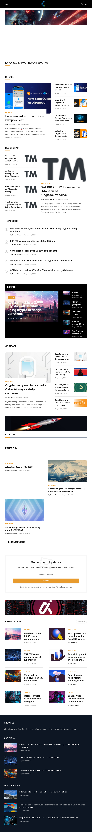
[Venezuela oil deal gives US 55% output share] (66, 312)
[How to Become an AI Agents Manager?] (30, 189)
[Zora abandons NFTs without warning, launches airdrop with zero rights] (57, 676)
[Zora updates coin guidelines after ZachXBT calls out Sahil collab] (57, 634)
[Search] (85, 4)
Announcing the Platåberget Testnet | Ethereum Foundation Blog (66, 490)
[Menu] (7, 4)
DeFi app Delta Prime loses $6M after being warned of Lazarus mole (62, 372)
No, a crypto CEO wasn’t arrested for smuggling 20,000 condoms (62, 387)
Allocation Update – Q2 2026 (19, 467)
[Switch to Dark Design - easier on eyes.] (81, 4)
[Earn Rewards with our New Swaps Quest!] (28, 98)
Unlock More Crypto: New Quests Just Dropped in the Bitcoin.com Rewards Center (62, 133)
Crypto (11, 297)
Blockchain (46, 183)
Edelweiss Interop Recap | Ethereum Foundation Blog (43, 792)
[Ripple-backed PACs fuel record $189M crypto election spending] (10, 820)
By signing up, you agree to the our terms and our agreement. (47, 587)
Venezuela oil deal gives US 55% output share (33, 251)
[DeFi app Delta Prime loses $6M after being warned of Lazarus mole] (80, 372)
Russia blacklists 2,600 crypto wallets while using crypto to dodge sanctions (44, 230)
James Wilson (17, 235)
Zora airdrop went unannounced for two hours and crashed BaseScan (77, 657)
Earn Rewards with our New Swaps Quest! (24, 118)
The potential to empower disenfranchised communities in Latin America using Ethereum (52, 806)
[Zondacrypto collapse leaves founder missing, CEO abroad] (57, 697)
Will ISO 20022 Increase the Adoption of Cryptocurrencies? (13, 158)
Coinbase (9, 381)
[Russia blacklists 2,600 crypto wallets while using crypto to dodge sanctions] (66, 293)
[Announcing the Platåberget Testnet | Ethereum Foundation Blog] (67, 471)
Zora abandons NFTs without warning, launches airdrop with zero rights (77, 678)
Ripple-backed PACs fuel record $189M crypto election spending (48, 818)
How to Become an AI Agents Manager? (12, 189)
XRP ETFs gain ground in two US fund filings (32, 241)
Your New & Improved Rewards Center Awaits (62, 103)
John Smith (11, 397)
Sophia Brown (12, 470)
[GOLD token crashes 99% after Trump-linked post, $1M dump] (66, 332)
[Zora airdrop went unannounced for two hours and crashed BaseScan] (57, 655)
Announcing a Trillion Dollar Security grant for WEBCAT (22, 528)
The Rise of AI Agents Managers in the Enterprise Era (13, 204)
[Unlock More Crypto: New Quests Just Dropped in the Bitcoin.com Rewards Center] (80, 133)
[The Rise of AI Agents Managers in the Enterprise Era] (30, 204)
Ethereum (9, 463)
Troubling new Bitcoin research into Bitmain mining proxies (62, 403)
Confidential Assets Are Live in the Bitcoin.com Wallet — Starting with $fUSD (63, 118)
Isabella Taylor (48, 199)
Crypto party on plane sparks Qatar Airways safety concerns (25, 389)
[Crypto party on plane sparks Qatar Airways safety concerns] (28, 367)
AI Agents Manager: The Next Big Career (12, 173)
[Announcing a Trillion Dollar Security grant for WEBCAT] (24, 510)
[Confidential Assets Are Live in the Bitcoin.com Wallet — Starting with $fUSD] (80, 118)
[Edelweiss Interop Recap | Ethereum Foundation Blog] (10, 794)
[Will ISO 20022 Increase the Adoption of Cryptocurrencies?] (30, 158)
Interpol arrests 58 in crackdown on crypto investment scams (41, 260)
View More (81, 621)
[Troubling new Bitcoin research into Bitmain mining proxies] (80, 403)
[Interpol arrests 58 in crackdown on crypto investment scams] (66, 322)
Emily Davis (11, 124)
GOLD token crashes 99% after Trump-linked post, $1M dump (41, 270)
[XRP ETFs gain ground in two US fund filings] (66, 302)
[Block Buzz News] (46, 4)
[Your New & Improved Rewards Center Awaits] (80, 103)
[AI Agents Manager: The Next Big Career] (30, 174)
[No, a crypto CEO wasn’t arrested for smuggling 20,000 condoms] (80, 387)
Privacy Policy (61, 587)
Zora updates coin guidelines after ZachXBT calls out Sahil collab (77, 636)
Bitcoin (8, 112)
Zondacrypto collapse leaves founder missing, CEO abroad (76, 699)
